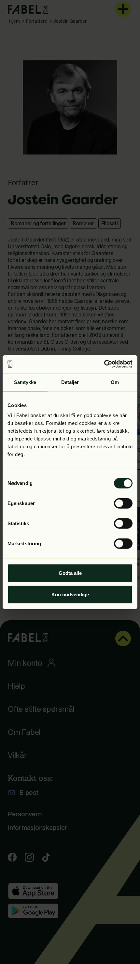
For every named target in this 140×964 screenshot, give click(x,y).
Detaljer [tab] (70, 382)
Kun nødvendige (70, 594)
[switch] (123, 503)
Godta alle (70, 573)
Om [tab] (115, 382)
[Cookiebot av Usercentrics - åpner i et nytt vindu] (104, 364)
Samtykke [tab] (25, 382)
